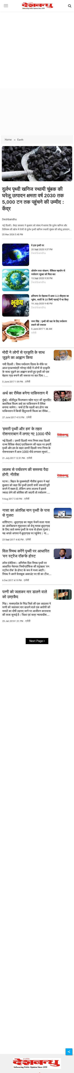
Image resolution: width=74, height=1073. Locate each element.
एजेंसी (33, 332)
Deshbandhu (9, 219)
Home (8, 139)
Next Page (36, 641)
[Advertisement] (37, 47)
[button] (6, 8)
